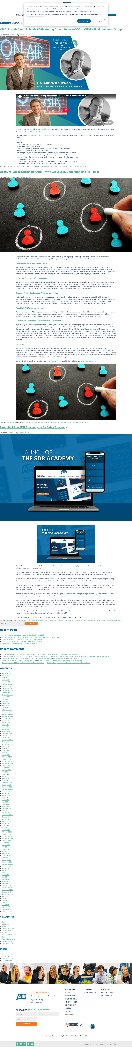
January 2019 (6, 860)
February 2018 (6, 883)
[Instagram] (23, 15)
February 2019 (6, 858)
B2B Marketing (49, 422)
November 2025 (7, 690)
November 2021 (7, 789)
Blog (3, 922)
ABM (23, 422)
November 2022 (7, 763)
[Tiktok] (28, 1044)
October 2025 (6, 693)
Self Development (81, 620)
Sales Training (69, 620)
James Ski (71, 581)
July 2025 (5, 699)
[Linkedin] (20, 15)
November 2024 (7, 716)
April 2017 (5, 905)
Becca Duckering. (90, 361)
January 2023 (6, 759)
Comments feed (7, 958)
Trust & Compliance (8, 939)
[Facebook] (17, 15)
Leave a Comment (117, 620)
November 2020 (7, 815)
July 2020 (5, 823)
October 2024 (6, 718)
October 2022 (6, 765)
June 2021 (5, 800)
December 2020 (7, 813)
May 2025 (5, 703)
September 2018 (7, 868)
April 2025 (5, 705)
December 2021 (7, 787)
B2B (37, 166)
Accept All (84, 21)
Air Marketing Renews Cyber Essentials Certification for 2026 (23, 635)
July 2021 (5, 798)
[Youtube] (32, 1044)
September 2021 (7, 793)
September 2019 (7, 843)
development (44, 620)
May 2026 (5, 680)
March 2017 (6, 907)
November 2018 (7, 864)
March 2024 (6, 731)
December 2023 (7, 738)
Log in (4, 954)
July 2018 (5, 873)
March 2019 (6, 855)
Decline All (98, 21)
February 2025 (7, 710)
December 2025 (7, 688)
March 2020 (6, 830)
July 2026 (5, 675)
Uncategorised (7, 941)
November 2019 (7, 838)
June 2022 (5, 774)
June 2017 (5, 900)
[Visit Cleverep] (37, 999)
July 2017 (5, 898)
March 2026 (6, 682)
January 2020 (6, 834)
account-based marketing (41, 259)
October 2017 (6, 892)
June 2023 (5, 748)
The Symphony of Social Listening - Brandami (17, 654)
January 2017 (6, 911)
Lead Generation (74, 422)
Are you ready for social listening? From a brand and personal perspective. (60, 654)
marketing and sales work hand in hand (55, 301)
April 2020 (5, 828)
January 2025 (6, 712)
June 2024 (5, 727)
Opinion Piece (11, 422)
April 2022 (5, 778)
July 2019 (5, 847)
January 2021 (6, 810)
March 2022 (6, 780)
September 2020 (7, 819)
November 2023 (7, 740)
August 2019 (6, 845)
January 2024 (6, 735)
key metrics (111, 312)
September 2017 (7, 894)
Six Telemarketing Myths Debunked (65, 658)
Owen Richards (35, 131)
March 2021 (6, 806)
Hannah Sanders (25, 35)
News (9, 620)
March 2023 (6, 755)
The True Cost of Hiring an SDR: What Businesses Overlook (22, 641)
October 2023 (6, 742)
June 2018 (5, 875)
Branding (47, 166)
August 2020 (6, 821)
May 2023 (5, 750)
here (57, 617)
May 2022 (5, 776)
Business (54, 166)
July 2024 (5, 725)
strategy (34, 325)
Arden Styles (32, 136)
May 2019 (5, 851)
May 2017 (5, 903)
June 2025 (5, 701)
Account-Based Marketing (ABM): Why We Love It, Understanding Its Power (49, 171)
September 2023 (7, 744)
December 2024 (7, 714)
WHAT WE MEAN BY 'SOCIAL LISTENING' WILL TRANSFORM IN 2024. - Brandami (29, 656)
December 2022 (7, 761)
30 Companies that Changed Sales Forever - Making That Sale (23, 663)
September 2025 (7, 695)
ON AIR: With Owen (44, 129)
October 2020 (6, 817)
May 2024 (5, 729)
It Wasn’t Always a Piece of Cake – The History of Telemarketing (60, 661)
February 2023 (7, 757)
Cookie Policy (112, 1044)
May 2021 (5, 802)
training (108, 620)
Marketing (69, 166)
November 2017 (7, 890)
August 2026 (6, 673)
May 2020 (5, 825)
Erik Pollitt (50, 579)
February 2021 (6, 808)
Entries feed (6, 956)
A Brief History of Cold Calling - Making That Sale (19, 661)
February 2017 (6, 909)
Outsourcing (78, 166)
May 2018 (5, 877)
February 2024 (7, 733)
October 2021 (6, 791)
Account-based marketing (24, 348)
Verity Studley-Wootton (54, 361)
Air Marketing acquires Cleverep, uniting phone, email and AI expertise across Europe (31, 637)
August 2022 (6, 770)
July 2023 (5, 746)
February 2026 (7, 684)
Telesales (102, 620)
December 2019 (7, 836)
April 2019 (5, 853)
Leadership (61, 166)
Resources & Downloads (10, 935)
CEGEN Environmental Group (52, 136)
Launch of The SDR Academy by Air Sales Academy (33, 427)
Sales (29, 166)
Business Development (23, 620)
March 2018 (6, 881)
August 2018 (6, 870)
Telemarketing (93, 620)
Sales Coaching (59, 620)
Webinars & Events (8, 943)
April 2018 (5, 879)
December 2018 (7, 862)
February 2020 (7, 832)
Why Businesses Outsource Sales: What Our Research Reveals (23, 639)
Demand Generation (61, 422)
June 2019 (5, 849)
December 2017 (7, 888)
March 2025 (6, 708)
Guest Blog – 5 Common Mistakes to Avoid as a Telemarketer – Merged (26, 658)
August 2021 (6, 795)
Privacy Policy (103, 1044)
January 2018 (6, 885)
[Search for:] (12, 623)
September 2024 (7, 720)
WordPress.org (7, 960)
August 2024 (6, 723)
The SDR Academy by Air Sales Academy (78, 566)
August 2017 (6, 896)
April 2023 (5, 753)
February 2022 (7, 783)
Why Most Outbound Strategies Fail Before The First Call (21, 644)
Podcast (23, 166)
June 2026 (5, 678)
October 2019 (6, 840)
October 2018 (6, 866)
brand (42, 166)
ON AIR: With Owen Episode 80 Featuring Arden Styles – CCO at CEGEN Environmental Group (61, 29)
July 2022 (5, 772)
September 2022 (7, 768)
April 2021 (5, 804)
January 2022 (6, 785)
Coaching (35, 620)
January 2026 (6, 686)
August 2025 (6, 697)
